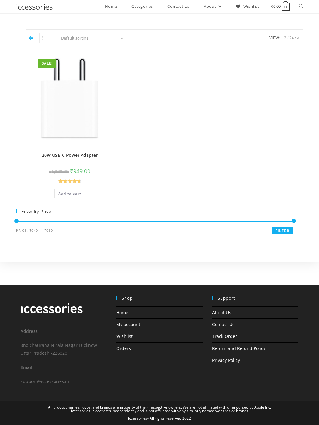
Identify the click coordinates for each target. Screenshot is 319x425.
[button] (94, 62)
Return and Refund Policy (238, 348)
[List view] (44, 38)
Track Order (224, 336)
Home (122, 312)
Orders (123, 348)
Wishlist (124, 336)
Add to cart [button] (69, 193)
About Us (221, 312)
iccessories (34, 7)
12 (284, 37)
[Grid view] (31, 38)
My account (128, 324)
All (300, 37)
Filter (282, 230)
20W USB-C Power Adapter (70, 155)
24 (291, 37)
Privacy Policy (226, 360)
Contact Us (223, 324)
